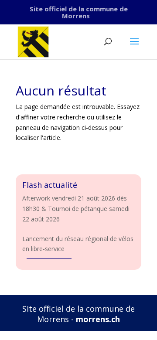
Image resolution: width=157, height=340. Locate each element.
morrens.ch (98, 319)
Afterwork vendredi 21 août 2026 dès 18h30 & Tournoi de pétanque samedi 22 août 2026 (76, 208)
